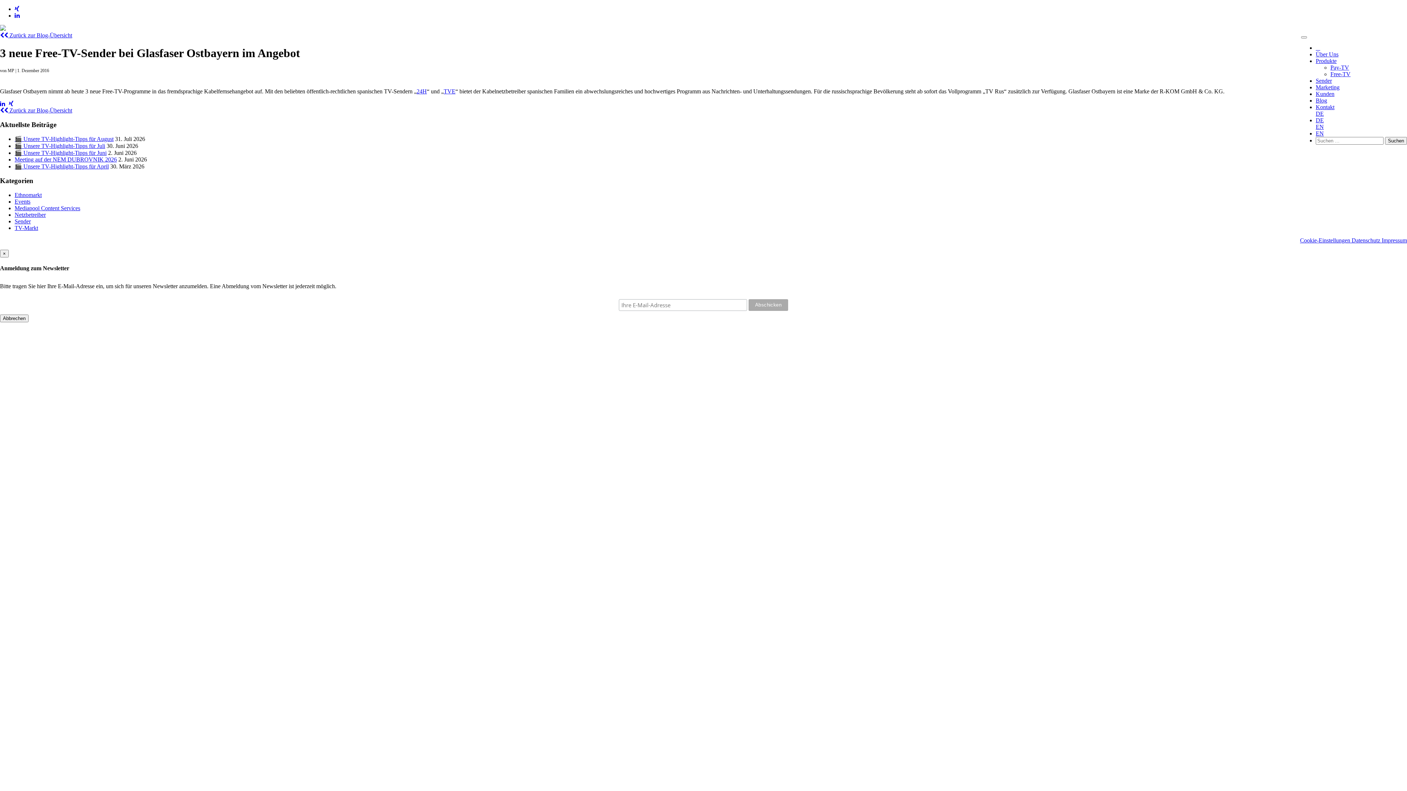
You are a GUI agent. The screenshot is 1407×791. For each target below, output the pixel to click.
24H (422, 91)
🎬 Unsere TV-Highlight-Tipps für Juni (61, 153)
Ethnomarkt (28, 195)
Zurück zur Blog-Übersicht (40, 35)
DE (1320, 114)
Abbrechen (14, 318)
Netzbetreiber (30, 215)
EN (1320, 127)
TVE (449, 91)
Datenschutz (1367, 240)
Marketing (1328, 87)
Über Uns (1327, 54)
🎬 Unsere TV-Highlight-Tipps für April (62, 166)
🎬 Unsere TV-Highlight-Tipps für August (64, 139)
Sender (1324, 81)
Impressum (1394, 240)
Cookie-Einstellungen (1326, 240)
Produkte (1326, 61)
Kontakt (1325, 107)
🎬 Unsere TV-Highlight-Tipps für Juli (60, 146)
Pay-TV (1339, 67)
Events (22, 201)
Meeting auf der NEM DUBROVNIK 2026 (66, 159)
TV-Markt (26, 228)
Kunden (1325, 94)
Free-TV (1340, 74)
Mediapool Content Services (47, 208)
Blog (1321, 100)
